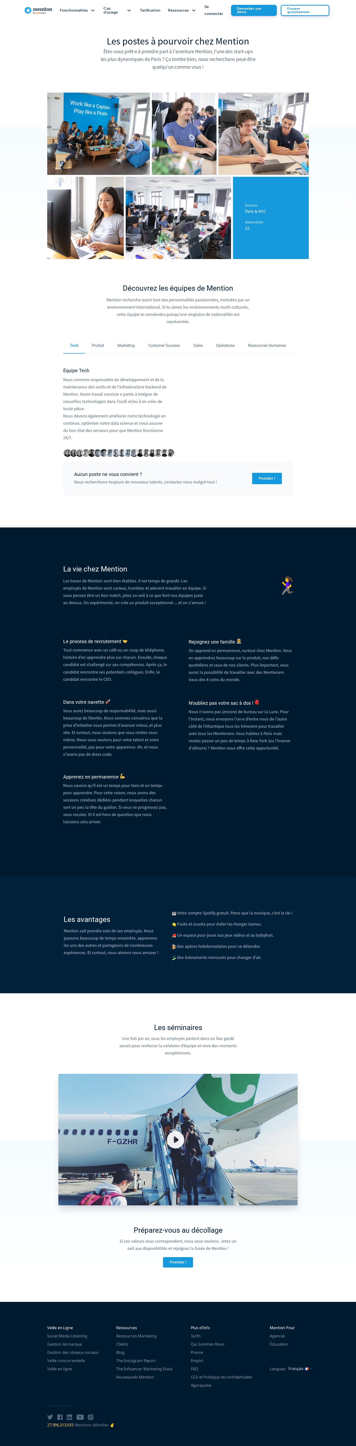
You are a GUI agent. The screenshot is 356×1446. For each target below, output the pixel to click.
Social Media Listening (67, 1336)
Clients (122, 1344)
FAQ (194, 1369)
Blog (120, 1352)
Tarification (150, 10)
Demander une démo (249, 10)
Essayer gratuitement (298, 10)
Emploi (197, 1360)
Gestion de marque (64, 1344)
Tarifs (196, 1336)
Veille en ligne (59, 1369)
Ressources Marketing (136, 1336)
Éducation (279, 1344)
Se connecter (213, 10)
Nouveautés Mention (135, 1377)
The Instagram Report (136, 1360)
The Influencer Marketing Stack (144, 1369)
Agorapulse (201, 1385)
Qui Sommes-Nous (208, 1344)
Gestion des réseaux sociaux (72, 1352)
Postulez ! (267, 478)
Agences (277, 1336)
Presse (197, 1352)
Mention (38, 8)
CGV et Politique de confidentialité (221, 1377)
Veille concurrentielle (66, 1360)
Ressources (126, 1327)
